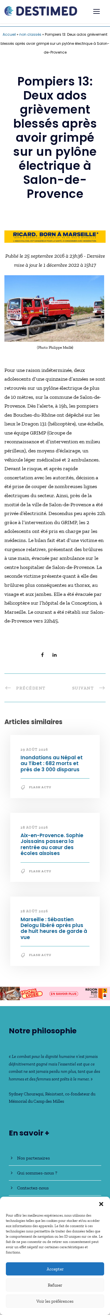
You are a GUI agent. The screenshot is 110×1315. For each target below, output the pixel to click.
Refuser (55, 1285)
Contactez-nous (33, 1188)
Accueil (9, 34)
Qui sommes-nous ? (37, 1173)
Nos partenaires (33, 1158)
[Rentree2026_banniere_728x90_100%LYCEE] (55, 993)
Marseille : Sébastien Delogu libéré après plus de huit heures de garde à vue (54, 928)
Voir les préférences (55, 1301)
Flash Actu (40, 787)
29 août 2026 (34, 750)
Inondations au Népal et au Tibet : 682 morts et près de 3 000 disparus (52, 763)
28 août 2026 (34, 827)
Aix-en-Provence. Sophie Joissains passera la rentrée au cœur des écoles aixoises (52, 844)
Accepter (55, 1269)
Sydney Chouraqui (26, 1094)
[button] (101, 1204)
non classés (30, 34)
